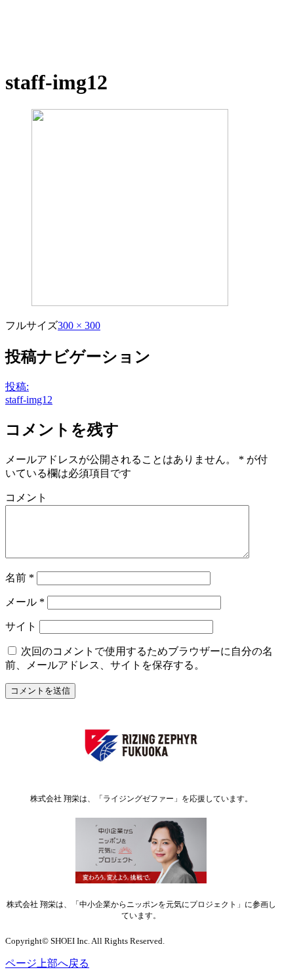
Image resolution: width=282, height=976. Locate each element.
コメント (26, 497)
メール (25, 602)
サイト (21, 626)
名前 (19, 577)
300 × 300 (79, 325)
